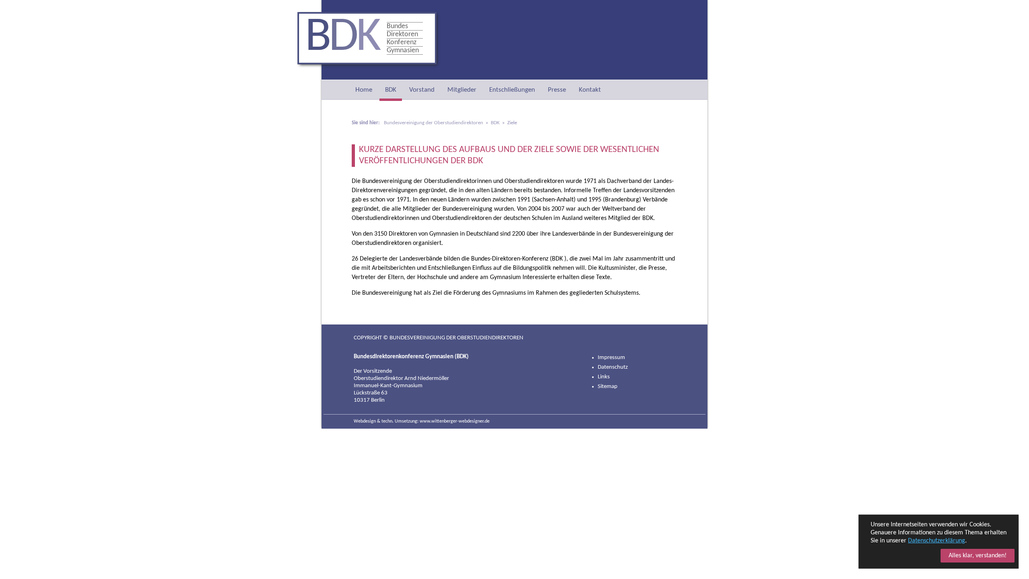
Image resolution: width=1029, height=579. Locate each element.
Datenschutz (613, 367)
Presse (557, 89)
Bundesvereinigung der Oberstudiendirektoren (433, 122)
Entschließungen (512, 89)
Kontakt (590, 89)
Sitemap (607, 387)
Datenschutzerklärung (936, 541)
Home (363, 89)
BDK (390, 89)
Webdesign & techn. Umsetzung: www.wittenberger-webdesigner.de (422, 421)
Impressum (611, 358)
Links (604, 377)
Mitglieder (461, 89)
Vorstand (422, 89)
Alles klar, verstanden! (977, 555)
